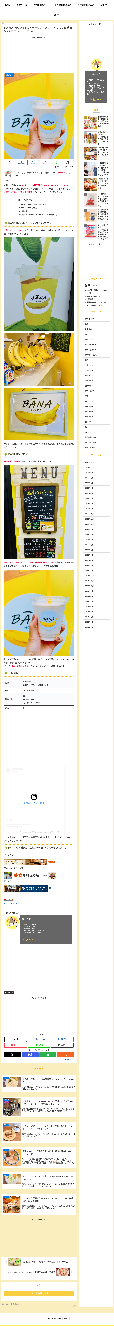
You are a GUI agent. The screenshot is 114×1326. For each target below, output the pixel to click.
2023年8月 (89, 473)
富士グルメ (89, 401)
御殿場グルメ (90, 386)
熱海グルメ (89, 324)
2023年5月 (89, 488)
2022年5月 (89, 550)
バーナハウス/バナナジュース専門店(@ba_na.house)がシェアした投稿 (34, 832)
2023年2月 (89, 503)
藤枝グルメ (89, 411)
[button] (68, 162)
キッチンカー (90, 448)
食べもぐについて (91, 432)
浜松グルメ (89, 427)
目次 (24, 200)
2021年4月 (89, 617)
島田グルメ (89, 417)
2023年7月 (89, 478)
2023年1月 (89, 509)
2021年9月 (89, 591)
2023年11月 (89, 467)
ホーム (66, 1318)
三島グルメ (9, 993)
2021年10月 (89, 586)
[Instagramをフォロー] (26, 939)
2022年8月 (89, 534)
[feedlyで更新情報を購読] (29, 939)
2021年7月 (89, 601)
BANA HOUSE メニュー (30, 208)
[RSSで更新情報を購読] (33, 939)
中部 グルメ (90, 339)
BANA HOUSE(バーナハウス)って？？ (35, 204)
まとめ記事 (89, 370)
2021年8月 (89, 596)
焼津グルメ (89, 406)
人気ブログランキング (12, 903)
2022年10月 (89, 524)
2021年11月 (89, 581)
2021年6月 (89, 606)
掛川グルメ (89, 422)
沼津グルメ (89, 360)
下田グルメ (89, 396)
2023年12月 (89, 462)
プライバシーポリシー (53, 1318)
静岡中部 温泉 (90, 437)
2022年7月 (89, 539)
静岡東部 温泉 (90, 442)
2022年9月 (89, 529)
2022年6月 (89, 545)
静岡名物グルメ (90, 319)
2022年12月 (89, 514)
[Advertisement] (39, 55)
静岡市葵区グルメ (91, 344)
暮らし (87, 334)
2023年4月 (89, 493)
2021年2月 (89, 627)
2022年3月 (89, 560)
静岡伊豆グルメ (90, 391)
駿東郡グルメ (90, 375)
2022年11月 (89, 519)
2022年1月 (89, 570)
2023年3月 (89, 498)
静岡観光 (88, 329)
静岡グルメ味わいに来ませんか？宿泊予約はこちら (40, 215)
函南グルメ (89, 381)
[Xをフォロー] (23, 939)
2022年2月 (89, 565)
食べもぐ (26, 919)
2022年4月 (89, 555)
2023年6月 (89, 483)
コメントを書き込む (39, 1293)
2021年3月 (89, 622)
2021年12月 (89, 576)
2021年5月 (89, 612)
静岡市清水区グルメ (92, 355)
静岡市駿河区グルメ (92, 350)
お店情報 (24, 211)
